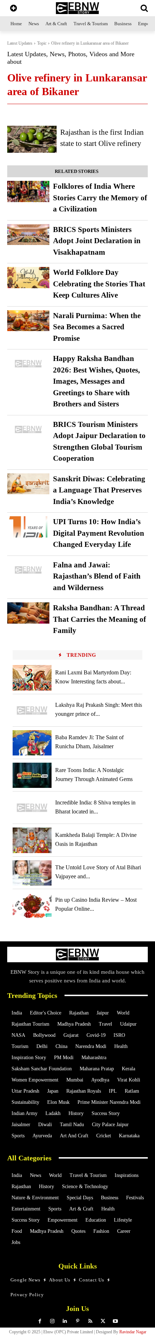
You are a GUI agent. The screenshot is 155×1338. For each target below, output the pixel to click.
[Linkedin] (65, 1321)
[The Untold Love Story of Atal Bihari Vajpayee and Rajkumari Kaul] (32, 873)
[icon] (13, 9)
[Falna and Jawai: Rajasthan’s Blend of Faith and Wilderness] (28, 570)
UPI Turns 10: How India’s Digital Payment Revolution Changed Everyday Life (98, 533)
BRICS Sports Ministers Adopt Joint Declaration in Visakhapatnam (97, 241)
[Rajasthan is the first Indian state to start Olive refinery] (32, 139)
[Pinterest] (77, 1321)
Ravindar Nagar (132, 1331)
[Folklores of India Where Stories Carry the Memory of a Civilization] (28, 191)
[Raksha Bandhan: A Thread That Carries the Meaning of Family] (28, 613)
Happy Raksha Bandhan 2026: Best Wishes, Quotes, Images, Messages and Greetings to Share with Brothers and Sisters (96, 381)
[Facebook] (40, 1321)
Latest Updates (19, 43)
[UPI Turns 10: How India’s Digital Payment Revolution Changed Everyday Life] (28, 527)
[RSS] (90, 1321)
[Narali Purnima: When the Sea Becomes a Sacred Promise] (28, 320)
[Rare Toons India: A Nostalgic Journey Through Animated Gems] (32, 775)
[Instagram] (52, 1321)
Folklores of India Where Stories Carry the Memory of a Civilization (100, 197)
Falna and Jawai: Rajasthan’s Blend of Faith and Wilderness (97, 576)
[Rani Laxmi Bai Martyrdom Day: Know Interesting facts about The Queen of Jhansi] (32, 677)
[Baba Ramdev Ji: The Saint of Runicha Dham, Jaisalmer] (32, 742)
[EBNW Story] (77, 8)
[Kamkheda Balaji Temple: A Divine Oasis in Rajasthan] (32, 840)
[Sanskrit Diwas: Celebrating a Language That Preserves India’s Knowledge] (28, 484)
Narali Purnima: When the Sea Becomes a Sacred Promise (97, 327)
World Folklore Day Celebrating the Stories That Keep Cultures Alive (99, 283)
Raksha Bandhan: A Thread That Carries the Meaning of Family (99, 619)
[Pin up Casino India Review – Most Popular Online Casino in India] (32, 905)
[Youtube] (115, 1321)
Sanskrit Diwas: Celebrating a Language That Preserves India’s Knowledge (99, 490)
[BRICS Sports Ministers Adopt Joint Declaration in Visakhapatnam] (28, 234)
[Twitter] (103, 1321)
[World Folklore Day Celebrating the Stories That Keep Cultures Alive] (28, 277)
